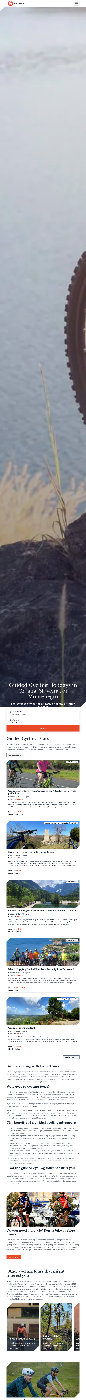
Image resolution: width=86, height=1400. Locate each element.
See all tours (13, 755)
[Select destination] (45, 714)
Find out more (14, 1257)
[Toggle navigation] (76, 3)
